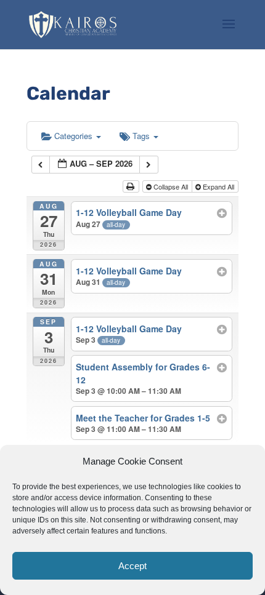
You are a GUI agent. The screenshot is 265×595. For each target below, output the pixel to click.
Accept (132, 566)
